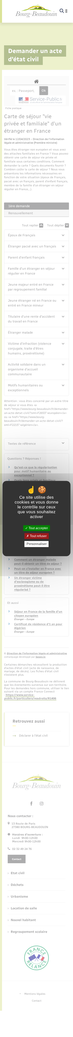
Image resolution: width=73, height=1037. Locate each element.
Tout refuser (38, 536)
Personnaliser (37, 544)
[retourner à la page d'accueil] (36, 11)
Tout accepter (38, 528)
